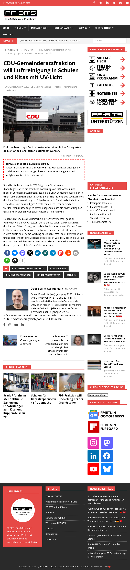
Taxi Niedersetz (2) (100, 221)
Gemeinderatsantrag (18, 275)
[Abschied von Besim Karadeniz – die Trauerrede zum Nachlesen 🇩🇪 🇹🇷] (94, 311)
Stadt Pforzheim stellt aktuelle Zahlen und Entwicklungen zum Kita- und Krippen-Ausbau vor (14, 406)
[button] (7, 253)
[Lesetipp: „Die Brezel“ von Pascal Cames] (94, 365)
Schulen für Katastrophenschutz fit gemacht (43, 399)
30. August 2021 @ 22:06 (17, 86)
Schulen (71, 275)
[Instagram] (120, 3)
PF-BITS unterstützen (56, 507)
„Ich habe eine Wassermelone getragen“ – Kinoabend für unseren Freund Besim (113, 247)
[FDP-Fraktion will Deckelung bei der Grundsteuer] (71, 382)
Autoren (50, 512)
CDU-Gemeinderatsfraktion (28, 268)
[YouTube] (127, 3)
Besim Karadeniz (42, 86)
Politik (58, 86)
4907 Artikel (70, 288)
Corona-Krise (58, 268)
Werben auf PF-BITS (56, 523)
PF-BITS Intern (103, 27)
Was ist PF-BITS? (54, 496)
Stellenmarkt (63, 27)
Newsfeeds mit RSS (56, 517)
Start (6, 27)
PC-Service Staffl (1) (101, 206)
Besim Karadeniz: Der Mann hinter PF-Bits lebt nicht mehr (115, 338)
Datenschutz (52, 533)
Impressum (51, 539)
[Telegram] (114, 3)
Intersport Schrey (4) (101, 203)
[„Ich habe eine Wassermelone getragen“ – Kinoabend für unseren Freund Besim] (94, 244)
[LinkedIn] (107, 3)
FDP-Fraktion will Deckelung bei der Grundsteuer (71, 399)
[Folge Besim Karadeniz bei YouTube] (15, 324)
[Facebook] (94, 3)
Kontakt (8, 34)
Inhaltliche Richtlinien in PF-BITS (61, 501)
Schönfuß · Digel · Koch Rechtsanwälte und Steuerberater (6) (102, 214)
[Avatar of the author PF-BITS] (23, 518)
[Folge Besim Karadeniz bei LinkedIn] (21, 324)
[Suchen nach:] (110, 40)
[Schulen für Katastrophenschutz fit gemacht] (44, 382)
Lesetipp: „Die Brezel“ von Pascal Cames (114, 364)
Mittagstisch (39, 27)
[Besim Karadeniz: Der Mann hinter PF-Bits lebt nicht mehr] (94, 339)
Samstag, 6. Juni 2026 (115, 370)
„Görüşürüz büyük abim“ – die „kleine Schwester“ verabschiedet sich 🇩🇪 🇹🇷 (114, 279)
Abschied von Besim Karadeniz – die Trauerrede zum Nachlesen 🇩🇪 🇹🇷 (115, 312)
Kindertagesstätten (49, 275)
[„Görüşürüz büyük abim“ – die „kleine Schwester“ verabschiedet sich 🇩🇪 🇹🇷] (94, 277)
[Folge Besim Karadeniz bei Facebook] (4, 324)
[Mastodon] (101, 3)
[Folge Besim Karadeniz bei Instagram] (8, 324)
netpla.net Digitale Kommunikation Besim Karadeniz (64, 566)
